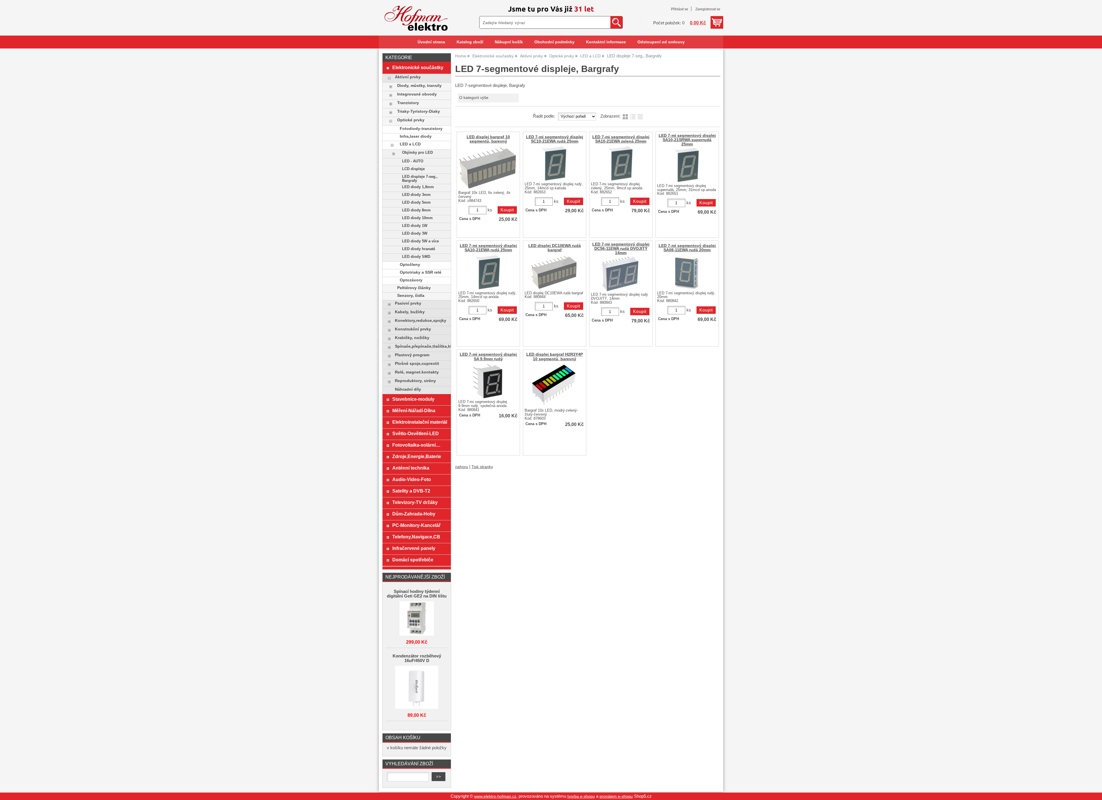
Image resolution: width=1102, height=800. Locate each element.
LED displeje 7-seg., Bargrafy (420, 179)
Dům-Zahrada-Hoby (413, 513)
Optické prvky (410, 120)
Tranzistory (408, 103)
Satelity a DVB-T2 (411, 490)
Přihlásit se (679, 9)
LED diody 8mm (416, 210)
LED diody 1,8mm (418, 187)
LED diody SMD (416, 257)
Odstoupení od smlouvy (661, 42)
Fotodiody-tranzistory (421, 128)
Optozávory (411, 280)
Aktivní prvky (408, 77)
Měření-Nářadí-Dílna (413, 410)
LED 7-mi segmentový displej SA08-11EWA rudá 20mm (687, 248)
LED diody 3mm (416, 195)
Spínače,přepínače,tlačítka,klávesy (421, 346)
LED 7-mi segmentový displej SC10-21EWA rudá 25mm (554, 139)
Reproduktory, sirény (415, 381)
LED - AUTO (412, 161)
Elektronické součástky (417, 67)
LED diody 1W (414, 226)
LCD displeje (413, 169)
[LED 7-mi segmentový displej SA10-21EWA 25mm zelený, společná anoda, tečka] (620, 163)
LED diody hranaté (418, 249)
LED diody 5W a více (420, 241)
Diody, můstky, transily (419, 85)
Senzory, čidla (410, 295)
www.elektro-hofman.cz (495, 796)
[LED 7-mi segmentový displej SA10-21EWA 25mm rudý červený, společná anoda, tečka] (488, 272)
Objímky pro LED (417, 153)
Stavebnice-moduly (413, 399)
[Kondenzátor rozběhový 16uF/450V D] (416, 688)
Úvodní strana (431, 42)
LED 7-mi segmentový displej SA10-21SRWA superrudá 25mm (687, 139)
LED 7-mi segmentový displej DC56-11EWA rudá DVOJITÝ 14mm (620, 248)
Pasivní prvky (408, 303)
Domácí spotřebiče (412, 559)
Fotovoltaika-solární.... (416, 444)
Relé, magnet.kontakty (417, 372)
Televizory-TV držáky (415, 502)
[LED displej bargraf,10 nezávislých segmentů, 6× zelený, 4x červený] (487, 167)
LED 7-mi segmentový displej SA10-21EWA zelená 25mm (620, 139)
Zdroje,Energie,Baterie (416, 456)
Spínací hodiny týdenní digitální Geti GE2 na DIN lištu (417, 593)
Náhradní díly (408, 389)
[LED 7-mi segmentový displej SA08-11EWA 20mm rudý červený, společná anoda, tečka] (686, 272)
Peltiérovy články (414, 288)
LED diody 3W (414, 233)
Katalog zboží (470, 42)
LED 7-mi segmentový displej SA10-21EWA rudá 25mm (488, 248)
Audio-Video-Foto (411, 479)
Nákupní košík (509, 42)
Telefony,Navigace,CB (416, 536)
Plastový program (412, 355)
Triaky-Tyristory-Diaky (418, 111)
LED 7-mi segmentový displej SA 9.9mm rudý (488, 356)
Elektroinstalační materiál (419, 422)
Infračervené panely (413, 548)
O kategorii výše (473, 98)
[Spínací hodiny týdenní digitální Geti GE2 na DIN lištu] (416, 619)
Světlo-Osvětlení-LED (415, 433)
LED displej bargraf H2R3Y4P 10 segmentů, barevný (554, 356)
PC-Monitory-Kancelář (416, 525)
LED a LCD (410, 144)
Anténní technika (410, 467)
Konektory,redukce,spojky (420, 320)
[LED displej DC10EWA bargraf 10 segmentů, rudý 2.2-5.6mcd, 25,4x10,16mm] (554, 272)
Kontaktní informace (606, 42)
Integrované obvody (417, 94)
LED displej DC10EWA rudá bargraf (554, 248)
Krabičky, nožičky (412, 338)
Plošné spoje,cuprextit (417, 363)
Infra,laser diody (416, 136)
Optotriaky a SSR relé (420, 272)
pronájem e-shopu (616, 796)
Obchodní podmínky (554, 42)
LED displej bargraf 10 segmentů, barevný (488, 139)
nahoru (461, 467)
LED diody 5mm (416, 203)
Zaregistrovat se (707, 9)
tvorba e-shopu (581, 796)
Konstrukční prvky (413, 329)
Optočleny (410, 264)
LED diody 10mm (417, 218)
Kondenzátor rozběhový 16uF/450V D (417, 658)
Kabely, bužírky (410, 312)
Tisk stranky (482, 467)
